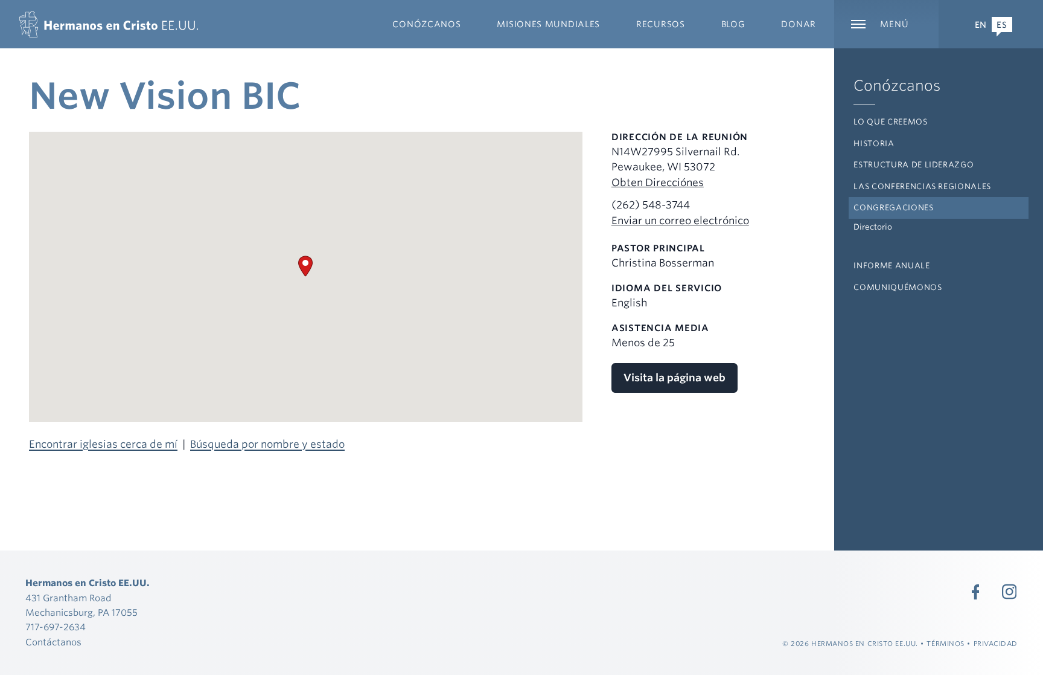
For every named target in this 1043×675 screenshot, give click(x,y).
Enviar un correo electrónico (680, 221)
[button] (305, 266)
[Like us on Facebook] (975, 591)
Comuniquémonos (897, 287)
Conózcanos (896, 85)
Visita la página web (675, 378)
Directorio (872, 226)
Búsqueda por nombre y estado (267, 444)
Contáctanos (53, 642)
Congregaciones (893, 207)
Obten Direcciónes (657, 182)
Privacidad (996, 643)
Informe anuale (891, 265)
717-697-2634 (55, 627)
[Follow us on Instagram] (1009, 591)
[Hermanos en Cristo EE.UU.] (108, 24)
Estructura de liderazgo (913, 164)
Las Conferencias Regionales (922, 186)
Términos (945, 643)
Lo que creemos (890, 121)
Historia (873, 143)
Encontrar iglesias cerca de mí (103, 444)
